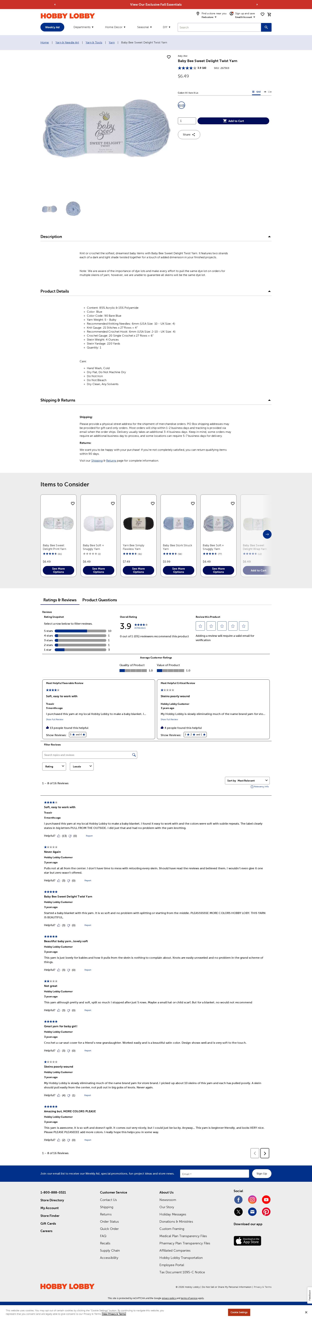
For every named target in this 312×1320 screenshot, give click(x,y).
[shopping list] (262, 14)
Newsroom (167, 1200)
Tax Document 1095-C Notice (182, 1272)
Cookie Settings (239, 1312)
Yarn (112, 42)
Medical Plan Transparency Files (183, 1236)
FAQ (103, 1236)
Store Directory (52, 1200)
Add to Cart (236, 121)
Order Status (109, 1221)
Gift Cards (48, 1223)
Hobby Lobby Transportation (181, 1258)
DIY (165, 27)
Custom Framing (171, 1229)
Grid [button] (256, 92)
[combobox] (219, 27)
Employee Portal (171, 1265)
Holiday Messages (172, 1214)
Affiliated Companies (174, 1250)
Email (186, 1174)
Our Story (166, 1207)
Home (44, 42)
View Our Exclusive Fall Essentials (156, 4)
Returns (111, 460)
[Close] (306, 1312)
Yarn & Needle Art (67, 42)
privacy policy (169, 1298)
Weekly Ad (52, 27)
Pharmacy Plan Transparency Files (184, 1243)
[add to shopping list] (169, 57)
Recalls (105, 1243)
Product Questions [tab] (99, 600)
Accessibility (109, 1258)
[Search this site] (266, 27)
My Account (49, 1208)
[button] (181, 105)
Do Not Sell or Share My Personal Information (227, 1287)
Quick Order (109, 1229)
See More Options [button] (58, 570)
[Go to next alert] (257, 4)
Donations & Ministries (176, 1221)
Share (186, 134)
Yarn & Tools (94, 42)
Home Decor (113, 27)
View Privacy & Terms (113, 1314)
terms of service (189, 1298)
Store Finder (49, 1216)
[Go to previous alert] (54, 4)
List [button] (268, 92)
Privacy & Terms (263, 1287)
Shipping (97, 460)
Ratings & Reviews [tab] (60, 600)
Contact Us (108, 1200)
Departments (81, 27)
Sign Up (262, 1173)
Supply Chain (110, 1250)
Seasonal (143, 27)
